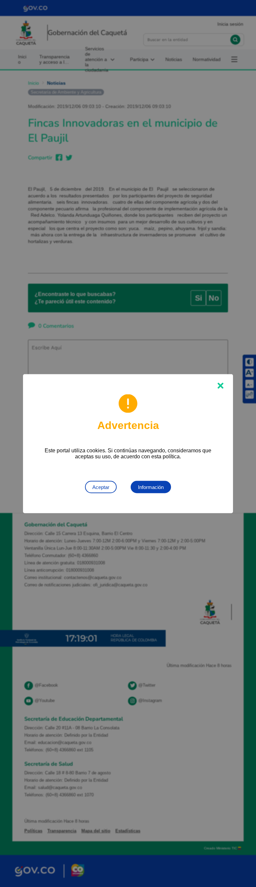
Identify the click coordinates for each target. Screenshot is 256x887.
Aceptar (100, 487)
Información (151, 487)
